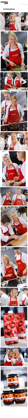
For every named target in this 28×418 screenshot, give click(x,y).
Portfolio (24, 4)
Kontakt (21, 4)
